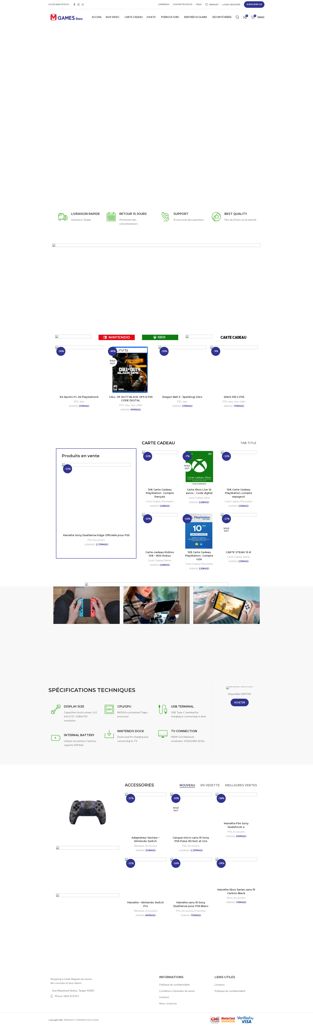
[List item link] (73, 996)
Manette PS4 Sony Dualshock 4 (236, 825)
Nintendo (139, 845)
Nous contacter (168, 1003)
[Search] (237, 17)
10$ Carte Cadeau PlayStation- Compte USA (199, 556)
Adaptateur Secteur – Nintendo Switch (146, 839)
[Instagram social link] (78, 4)
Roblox (167, 560)
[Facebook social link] (74, 4)
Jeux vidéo (136, 405)
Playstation (168, 501)
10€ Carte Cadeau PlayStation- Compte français (160, 493)
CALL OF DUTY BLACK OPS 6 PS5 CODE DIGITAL (131, 398)
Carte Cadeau (153, 501)
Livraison (164, 997)
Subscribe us (254, 4)
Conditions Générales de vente (177, 990)
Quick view (127, 477)
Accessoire (99, 539)
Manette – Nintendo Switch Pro (145, 904)
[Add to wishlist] (127, 485)
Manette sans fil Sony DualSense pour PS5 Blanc (190, 904)
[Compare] (127, 469)
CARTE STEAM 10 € (238, 552)
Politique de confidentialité (174, 984)
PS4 (230, 831)
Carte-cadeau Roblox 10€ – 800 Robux (159, 554)
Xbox (207, 497)
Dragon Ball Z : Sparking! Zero (182, 397)
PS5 (76, 401)
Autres (246, 556)
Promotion (200, 910)
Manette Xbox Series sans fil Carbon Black (236, 891)
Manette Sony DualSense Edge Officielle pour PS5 (96, 535)
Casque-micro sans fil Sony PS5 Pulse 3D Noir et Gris (191, 839)
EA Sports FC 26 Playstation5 (79, 397)
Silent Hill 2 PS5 (234, 397)
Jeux (81, 401)
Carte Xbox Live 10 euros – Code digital (199, 491)
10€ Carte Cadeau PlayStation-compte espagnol (238, 493)
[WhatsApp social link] (83, 4)
